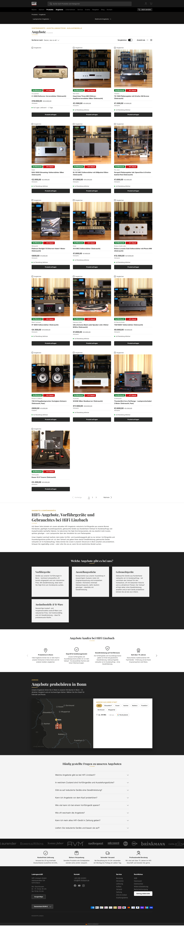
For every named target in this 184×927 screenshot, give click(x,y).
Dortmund (101, 710)
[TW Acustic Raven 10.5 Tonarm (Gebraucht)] (51, 450)
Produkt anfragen (50, 114)
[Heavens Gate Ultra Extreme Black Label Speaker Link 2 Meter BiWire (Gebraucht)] (92, 297)
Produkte (49, 10)
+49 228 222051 (80, 878)
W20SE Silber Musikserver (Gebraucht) (88, 401)
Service (80, 10)
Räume (34, 10)
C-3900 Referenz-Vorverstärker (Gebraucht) (49, 96)
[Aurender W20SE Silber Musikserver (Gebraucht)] (92, 373)
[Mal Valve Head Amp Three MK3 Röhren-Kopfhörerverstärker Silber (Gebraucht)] (92, 69)
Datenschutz (138, 884)
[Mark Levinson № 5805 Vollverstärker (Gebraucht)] (51, 297)
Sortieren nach (37, 40)
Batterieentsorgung (141, 889)
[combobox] (89, 4)
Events (87, 10)
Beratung (119, 878)
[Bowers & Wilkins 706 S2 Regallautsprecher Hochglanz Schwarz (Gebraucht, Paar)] (51, 373)
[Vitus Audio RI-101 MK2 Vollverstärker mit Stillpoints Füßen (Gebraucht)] (92, 145)
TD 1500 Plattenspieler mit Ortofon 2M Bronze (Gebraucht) (131, 97)
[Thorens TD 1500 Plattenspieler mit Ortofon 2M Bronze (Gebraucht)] (133, 69)
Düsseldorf (108, 705)
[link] (77, 497)
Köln (99, 705)
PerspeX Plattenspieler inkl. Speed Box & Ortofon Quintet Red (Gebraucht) (132, 173)
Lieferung (119, 884)
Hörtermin (120, 881)
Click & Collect (121, 895)
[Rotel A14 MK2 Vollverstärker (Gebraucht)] (92, 221)
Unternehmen (70, 10)
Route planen (124, 715)
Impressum (138, 881)
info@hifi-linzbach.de (81, 880)
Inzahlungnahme (122, 898)
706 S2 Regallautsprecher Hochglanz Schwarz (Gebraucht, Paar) (49, 402)
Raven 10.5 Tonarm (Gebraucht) (44, 477)
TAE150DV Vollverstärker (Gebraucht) (128, 325)
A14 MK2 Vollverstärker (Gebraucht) (86, 248)
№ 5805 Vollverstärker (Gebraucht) (45, 325)
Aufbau (118, 886)
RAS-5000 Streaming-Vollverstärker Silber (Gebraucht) (48, 173)
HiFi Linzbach (39, 915)
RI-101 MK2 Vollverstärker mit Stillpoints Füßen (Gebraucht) (90, 173)
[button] (151, 4)
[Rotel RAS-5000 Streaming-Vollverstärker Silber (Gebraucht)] (51, 145)
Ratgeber (95, 10)
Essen (117, 705)
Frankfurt (144, 705)
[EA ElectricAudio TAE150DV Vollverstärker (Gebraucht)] (133, 297)
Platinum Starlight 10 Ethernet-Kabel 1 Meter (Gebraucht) (48, 250)
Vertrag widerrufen (143, 894)
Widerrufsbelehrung (141, 886)
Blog (102, 10)
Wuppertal (111, 710)
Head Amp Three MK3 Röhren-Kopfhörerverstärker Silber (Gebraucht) (88, 97)
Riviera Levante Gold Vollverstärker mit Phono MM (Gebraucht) (133, 250)
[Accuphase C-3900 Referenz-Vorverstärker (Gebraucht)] (51, 69)
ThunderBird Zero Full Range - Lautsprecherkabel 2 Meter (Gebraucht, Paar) (133, 402)
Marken (41, 10)
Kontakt (109, 10)
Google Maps (38, 896)
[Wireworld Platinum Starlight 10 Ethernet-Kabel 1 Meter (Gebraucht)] (51, 221)
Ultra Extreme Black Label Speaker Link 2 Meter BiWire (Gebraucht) (91, 326)
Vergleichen (122, 40)
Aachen (125, 705)
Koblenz (134, 705)
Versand (119, 889)
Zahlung (119, 892)
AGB (135, 878)
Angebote (59, 10)
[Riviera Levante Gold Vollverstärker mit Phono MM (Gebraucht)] (133, 221)
